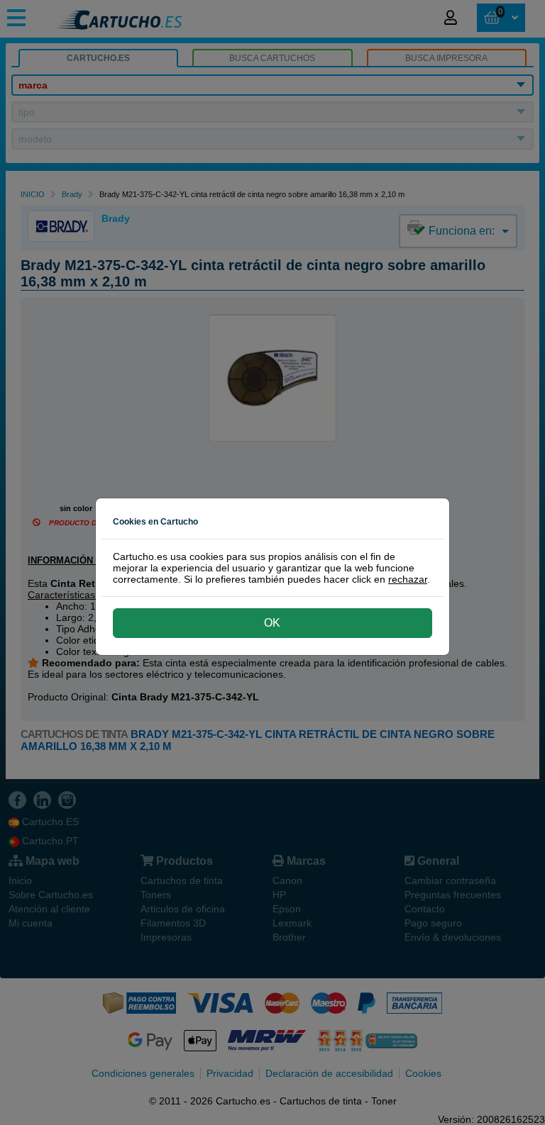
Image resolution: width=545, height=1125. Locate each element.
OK (272, 623)
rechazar (407, 579)
